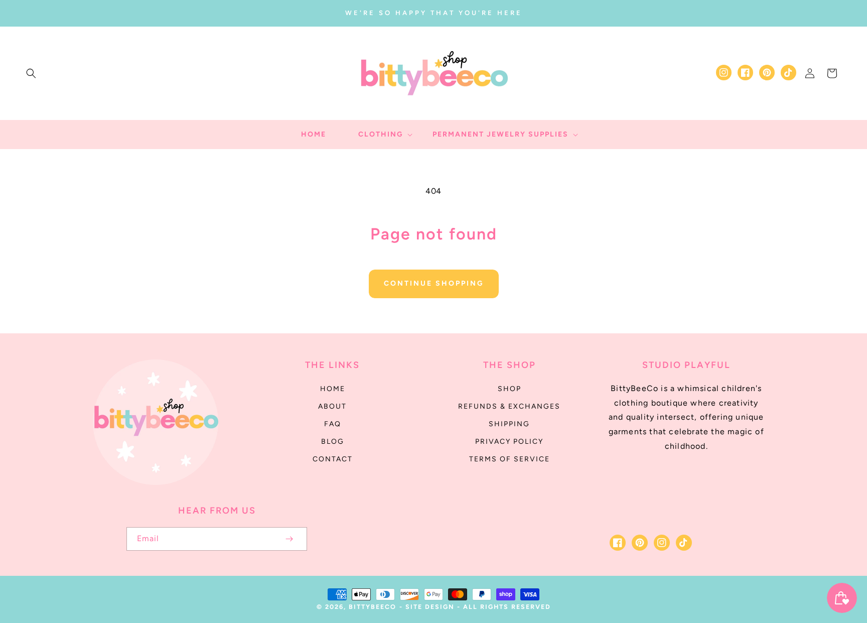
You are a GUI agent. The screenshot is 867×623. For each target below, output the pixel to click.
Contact (333, 459)
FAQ (332, 424)
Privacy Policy (509, 441)
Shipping (509, 424)
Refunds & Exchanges (509, 406)
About (332, 406)
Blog (332, 441)
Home (332, 389)
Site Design (430, 606)
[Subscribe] (289, 539)
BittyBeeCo (372, 606)
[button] (31, 73)
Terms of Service (509, 459)
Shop (509, 389)
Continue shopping (434, 283)
